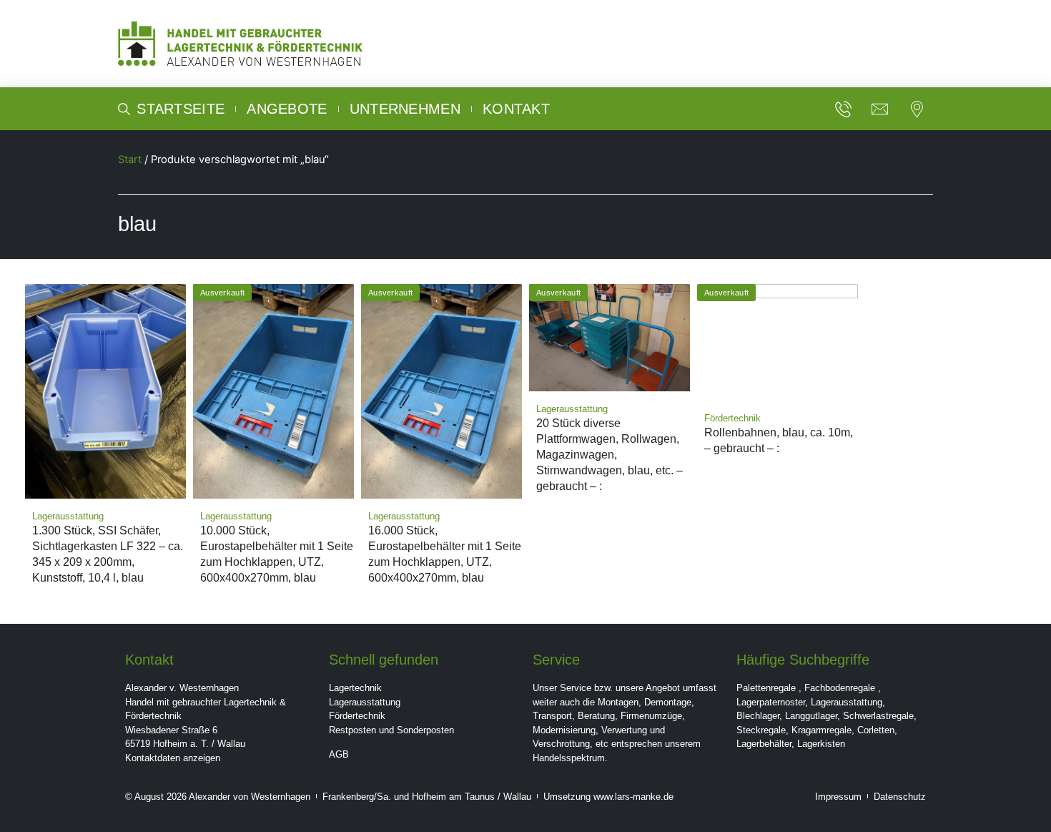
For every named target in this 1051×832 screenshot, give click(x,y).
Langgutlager (811, 715)
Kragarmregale (821, 730)
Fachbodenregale (839, 687)
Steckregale (761, 730)
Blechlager (757, 715)
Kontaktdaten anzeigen (172, 758)
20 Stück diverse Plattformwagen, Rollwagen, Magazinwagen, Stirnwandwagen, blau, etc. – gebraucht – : (609, 454)
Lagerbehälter (763, 743)
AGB (339, 754)
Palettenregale (766, 687)
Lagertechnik (355, 687)
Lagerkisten (821, 743)
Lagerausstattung (364, 702)
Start (130, 159)
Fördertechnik (357, 715)
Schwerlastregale (878, 715)
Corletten (875, 730)
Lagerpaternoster (770, 702)
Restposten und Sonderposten (391, 730)
